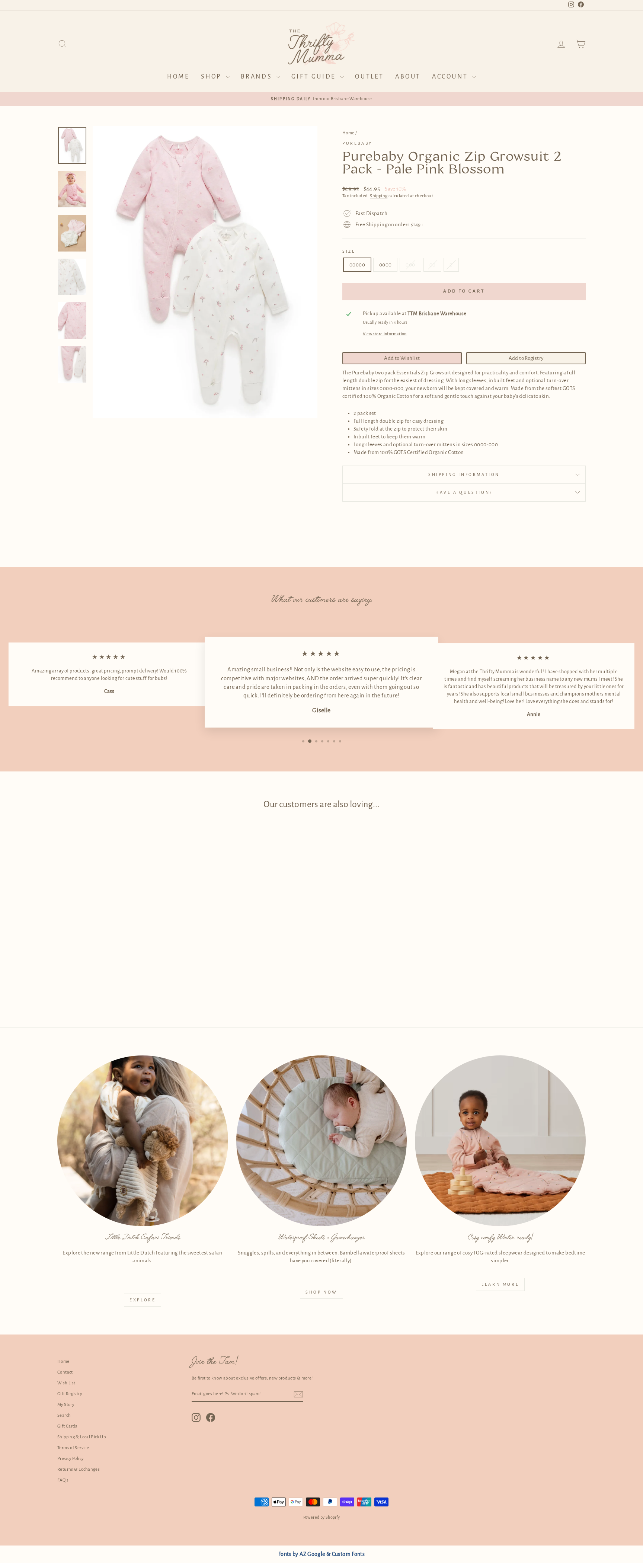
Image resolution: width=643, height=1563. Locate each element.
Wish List (66, 1383)
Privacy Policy (70, 1458)
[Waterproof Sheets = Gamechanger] (321, 1140)
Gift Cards (67, 1426)
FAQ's (62, 1480)
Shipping (378, 196)
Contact (65, 1372)
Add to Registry (526, 358)
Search (64, 1415)
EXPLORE (142, 1300)
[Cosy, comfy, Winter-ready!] (500, 1140)
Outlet (369, 76)
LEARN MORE (500, 1284)
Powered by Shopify (321, 1517)
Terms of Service (73, 1447)
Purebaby (357, 143)
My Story (65, 1404)
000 (410, 265)
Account (451, 76)
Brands (258, 76)
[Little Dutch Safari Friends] (142, 1140)
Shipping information (464, 474)
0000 (385, 265)
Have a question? (464, 492)
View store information (385, 334)
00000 (357, 265)
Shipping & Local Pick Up (81, 1437)
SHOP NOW (321, 1292)
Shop (212, 76)
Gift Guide (315, 76)
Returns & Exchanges (78, 1469)
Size (348, 251)
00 (432, 265)
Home (178, 76)
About (408, 76)
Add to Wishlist (402, 358)
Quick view (120, 945)
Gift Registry (69, 1393)
